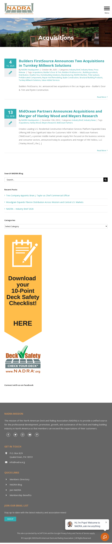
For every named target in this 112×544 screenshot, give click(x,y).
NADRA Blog (16, 484)
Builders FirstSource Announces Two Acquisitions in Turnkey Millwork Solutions (61, 63)
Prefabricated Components (30, 77)
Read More (101, 97)
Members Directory (19, 479)
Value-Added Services (51, 80)
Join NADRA (15, 489)
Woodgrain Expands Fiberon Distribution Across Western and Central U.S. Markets (44, 202)
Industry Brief (74, 69)
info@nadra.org (17, 462)
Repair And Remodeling (52, 77)
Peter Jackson (93, 75)
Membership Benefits (21, 495)
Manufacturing (67, 75)
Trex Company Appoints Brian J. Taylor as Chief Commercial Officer (38, 195)
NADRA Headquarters (30, 69)
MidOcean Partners (65, 123)
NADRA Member (80, 75)
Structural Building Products (90, 77)
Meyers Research (49, 123)
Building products (90, 72)
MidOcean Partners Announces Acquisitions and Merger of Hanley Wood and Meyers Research (60, 113)
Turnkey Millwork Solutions (30, 80)
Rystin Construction (71, 77)
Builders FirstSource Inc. (72, 72)
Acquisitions (38, 72)
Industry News (87, 69)
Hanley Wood (35, 123)
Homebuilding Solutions (50, 75)
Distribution (24, 75)
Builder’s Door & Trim (52, 72)
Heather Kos (34, 75)
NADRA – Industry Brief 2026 (20, 208)
